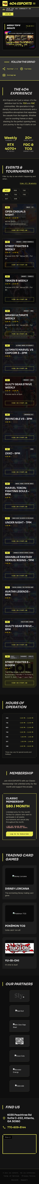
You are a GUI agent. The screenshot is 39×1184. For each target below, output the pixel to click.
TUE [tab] (24, 190)
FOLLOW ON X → (30, 26)
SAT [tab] (6, 199)
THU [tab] (15, 195)
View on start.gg (19, 230)
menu (34, 3)
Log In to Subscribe (19, 834)
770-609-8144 (16, 1127)
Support (24, 1180)
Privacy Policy (28, 1176)
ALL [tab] (6, 190)
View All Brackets (28, 183)
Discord (14, 1180)
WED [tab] (6, 195)
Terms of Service (11, 1176)
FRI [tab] (24, 195)
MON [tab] (15, 190)
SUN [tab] (15, 199)
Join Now (8, 14)
